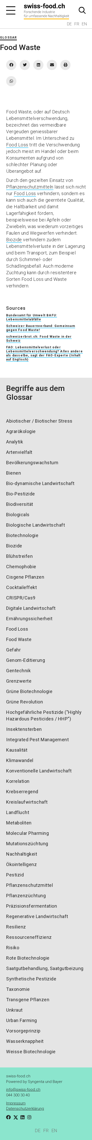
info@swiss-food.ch (23, 1089)
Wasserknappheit (25, 1041)
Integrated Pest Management (37, 739)
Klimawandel (19, 760)
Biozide (14, 239)
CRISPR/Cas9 (21, 597)
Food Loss (17, 144)
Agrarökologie (21, 431)
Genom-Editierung (25, 660)
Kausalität (16, 750)
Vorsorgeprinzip (23, 1030)
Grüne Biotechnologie (29, 691)
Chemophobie (21, 566)
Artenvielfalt (19, 452)
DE (69, 24)
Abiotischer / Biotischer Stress (39, 421)
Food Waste (18, 639)
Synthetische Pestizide (31, 978)
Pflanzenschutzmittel (29, 885)
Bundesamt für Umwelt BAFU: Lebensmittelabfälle (31, 317)
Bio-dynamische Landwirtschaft (40, 483)
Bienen (13, 473)
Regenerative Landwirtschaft (37, 916)
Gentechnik (18, 670)
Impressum (16, 1103)
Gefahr (13, 649)
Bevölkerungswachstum (32, 462)
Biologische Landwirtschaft (35, 525)
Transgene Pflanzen (27, 999)
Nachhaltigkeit (21, 854)
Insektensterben (24, 729)
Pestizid (15, 874)
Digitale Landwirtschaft (31, 608)
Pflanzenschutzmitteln (29, 186)
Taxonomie (18, 989)
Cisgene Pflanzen (25, 577)
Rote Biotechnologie (28, 958)
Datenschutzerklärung (25, 1108)
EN (84, 24)
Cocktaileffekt (21, 587)
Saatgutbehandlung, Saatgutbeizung (45, 968)
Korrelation (18, 781)
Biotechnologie (22, 535)
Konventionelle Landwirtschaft (39, 770)
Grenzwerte (18, 681)
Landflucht (17, 812)
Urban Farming (21, 1020)
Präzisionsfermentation (31, 906)
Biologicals (18, 514)
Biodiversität (19, 504)
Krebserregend (22, 791)
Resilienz (16, 926)
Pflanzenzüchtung (26, 895)
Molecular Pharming (27, 833)
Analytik (14, 441)
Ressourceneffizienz (29, 937)
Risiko (12, 947)
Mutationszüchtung (27, 843)
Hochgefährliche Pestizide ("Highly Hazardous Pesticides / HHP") (44, 715)
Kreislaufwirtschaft (27, 802)
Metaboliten (19, 822)
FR (76, 24)
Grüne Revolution (24, 701)
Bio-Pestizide (20, 493)
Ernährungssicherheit (29, 618)
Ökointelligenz (21, 864)
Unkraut (14, 1010)
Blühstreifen (19, 556)
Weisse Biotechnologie (31, 1051)
